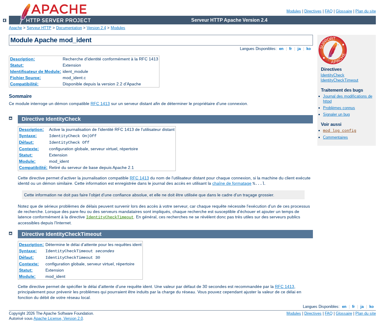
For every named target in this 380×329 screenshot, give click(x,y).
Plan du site (365, 11)
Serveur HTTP (39, 28)
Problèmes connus (339, 108)
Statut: (17, 65)
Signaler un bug (336, 114)
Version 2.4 (96, 28)
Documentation (69, 28)
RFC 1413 (100, 103)
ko (308, 48)
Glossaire (344, 11)
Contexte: (29, 148)
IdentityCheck (332, 75)
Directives (313, 11)
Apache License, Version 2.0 (58, 318)
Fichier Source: (25, 77)
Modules (293, 11)
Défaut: (26, 142)
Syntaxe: (28, 135)
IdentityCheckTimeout (339, 80)
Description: (22, 59)
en (281, 48)
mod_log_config (339, 131)
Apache (15, 28)
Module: (27, 161)
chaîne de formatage (231, 183)
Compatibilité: (24, 84)
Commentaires (335, 137)
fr (290, 48)
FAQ (328, 11)
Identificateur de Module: (35, 71)
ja (299, 48)
